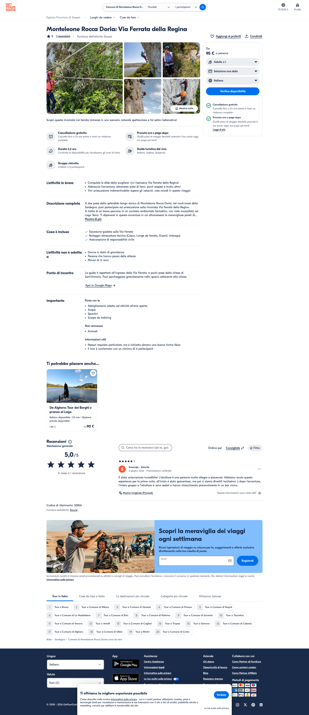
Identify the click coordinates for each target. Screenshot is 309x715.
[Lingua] (283, 5)
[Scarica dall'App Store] (125, 678)
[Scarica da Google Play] (125, 664)
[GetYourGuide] (11, 7)
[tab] (59, 596)
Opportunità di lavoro (215, 667)
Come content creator (244, 667)
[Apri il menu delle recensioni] (259, 469)
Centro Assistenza (154, 661)
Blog (205, 673)
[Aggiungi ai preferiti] (93, 373)
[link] (71, 400)
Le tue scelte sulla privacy (158, 678)
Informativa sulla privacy (60, 579)
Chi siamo (208, 661)
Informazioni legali (154, 667)
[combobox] (235, 448)
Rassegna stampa (213, 678)
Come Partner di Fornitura (246, 661)
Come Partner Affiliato (244, 673)
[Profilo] (297, 5)
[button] (58, 36)
